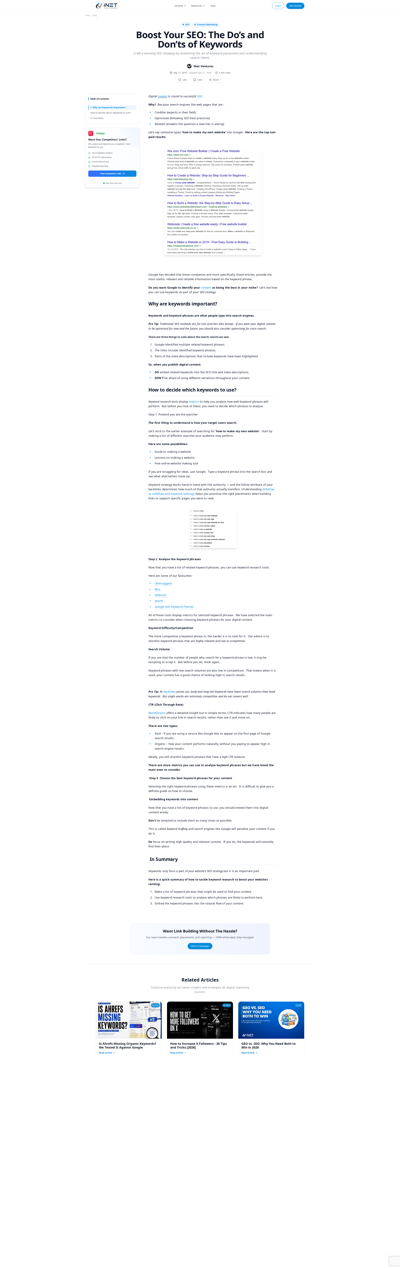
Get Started (295, 5)
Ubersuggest (163, 583)
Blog (95, 15)
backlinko (169, 691)
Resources (196, 5)
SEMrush (160, 595)
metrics (194, 401)
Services (179, 5)
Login (278, 5)
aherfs (159, 601)
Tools (212, 5)
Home (87, 15)
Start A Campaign (200, 946)
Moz (157, 589)
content (162, 96)
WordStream (156, 713)
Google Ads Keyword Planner (174, 607)
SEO (199, 96)
